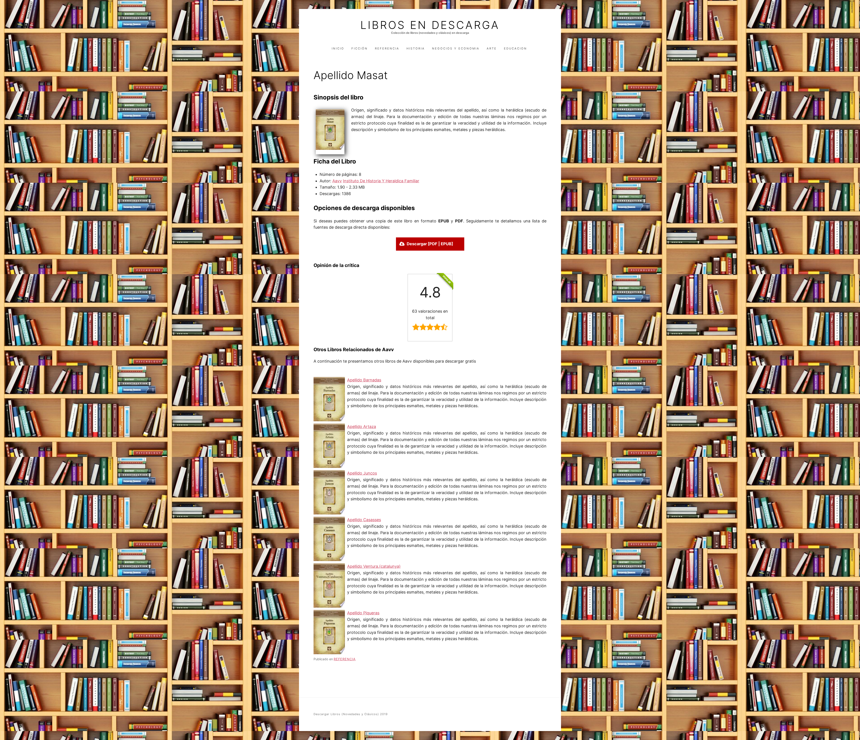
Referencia (387, 48)
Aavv (337, 181)
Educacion (515, 48)
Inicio (338, 48)
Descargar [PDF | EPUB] (430, 243)
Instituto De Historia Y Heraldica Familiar (381, 181)
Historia (415, 48)
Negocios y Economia (455, 48)
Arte (492, 48)
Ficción (359, 48)
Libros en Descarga (430, 25)
